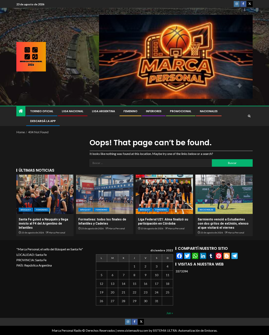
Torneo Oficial (41, 111)
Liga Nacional (72, 111)
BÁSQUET (26, 209)
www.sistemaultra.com (132, 330)
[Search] (249, 116)
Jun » (169, 313)
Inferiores (153, 111)
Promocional (180, 111)
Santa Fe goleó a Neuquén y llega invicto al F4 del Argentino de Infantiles (43, 223)
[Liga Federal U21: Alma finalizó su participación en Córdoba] (164, 194)
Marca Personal (57, 232)
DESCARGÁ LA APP (43, 121)
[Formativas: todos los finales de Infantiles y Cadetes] (104, 194)
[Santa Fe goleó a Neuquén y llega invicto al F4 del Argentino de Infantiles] (45, 194)
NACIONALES (209, 111)
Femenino (130, 111)
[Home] (21, 111)
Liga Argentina (103, 111)
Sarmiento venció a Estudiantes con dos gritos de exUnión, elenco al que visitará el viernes (223, 223)
